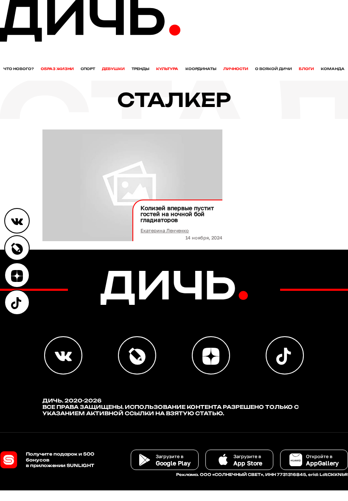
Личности (235, 69)
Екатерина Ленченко (164, 230)
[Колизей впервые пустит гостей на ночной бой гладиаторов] (132, 185)
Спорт (88, 69)
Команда (333, 69)
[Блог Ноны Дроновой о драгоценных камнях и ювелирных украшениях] (17, 248)
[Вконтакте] (17, 221)
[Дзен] (17, 275)
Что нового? (18, 69)
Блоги (306, 69)
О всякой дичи (273, 69)
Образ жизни (57, 69)
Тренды (140, 69)
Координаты (200, 69)
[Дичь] (90, 40)
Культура (167, 69)
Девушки (113, 69)
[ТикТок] (17, 302)
